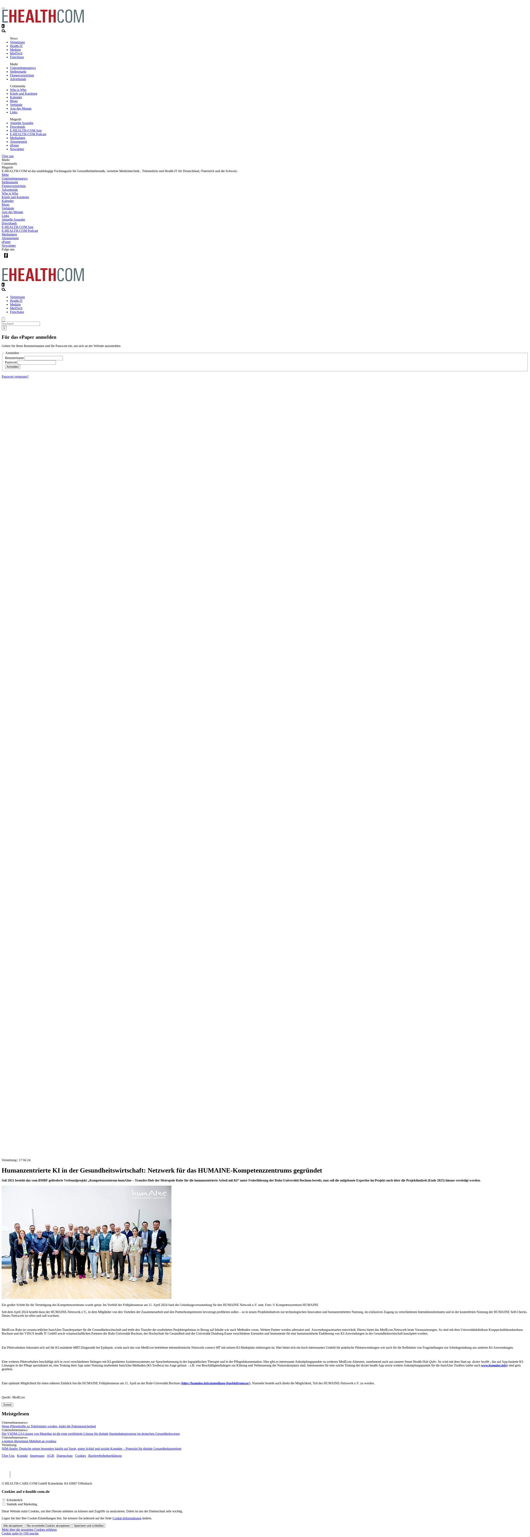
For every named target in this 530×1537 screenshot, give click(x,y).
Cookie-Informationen (126, 1518)
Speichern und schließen (89, 1525)
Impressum (37, 1455)
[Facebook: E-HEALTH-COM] (6, 258)
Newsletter (17, 149)
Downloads (17, 126)
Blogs (14, 101)
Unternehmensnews (23, 68)
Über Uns (8, 1455)
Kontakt (22, 1455)
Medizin (15, 49)
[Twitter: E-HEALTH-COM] (14, 258)
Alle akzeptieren (13, 1525)
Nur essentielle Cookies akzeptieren (48, 1525)
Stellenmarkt (18, 71)
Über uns (8, 156)
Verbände (16, 104)
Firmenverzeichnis (22, 75)
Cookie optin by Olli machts (20, 1533)
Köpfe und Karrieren (23, 93)
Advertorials (18, 79)
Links (13, 112)
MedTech (16, 53)
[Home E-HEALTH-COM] (43, 22)
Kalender (16, 97)
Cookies (80, 1455)
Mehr (5, 175)
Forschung (17, 57)
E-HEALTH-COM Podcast (28, 134)
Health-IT (16, 46)
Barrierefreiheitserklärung (105, 1455)
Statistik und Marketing (22, 1504)
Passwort (11, 362)
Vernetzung (17, 42)
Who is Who (18, 90)
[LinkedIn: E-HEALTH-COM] (23, 258)
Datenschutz (65, 1455)
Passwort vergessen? (15, 376)
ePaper (14, 145)
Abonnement (18, 141)
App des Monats (20, 108)
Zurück (7, 1404)
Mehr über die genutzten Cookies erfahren (29, 1529)
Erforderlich (14, 1500)
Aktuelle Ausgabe (21, 123)
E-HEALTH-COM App (26, 130)
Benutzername (14, 358)
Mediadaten (17, 138)
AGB (50, 1455)
